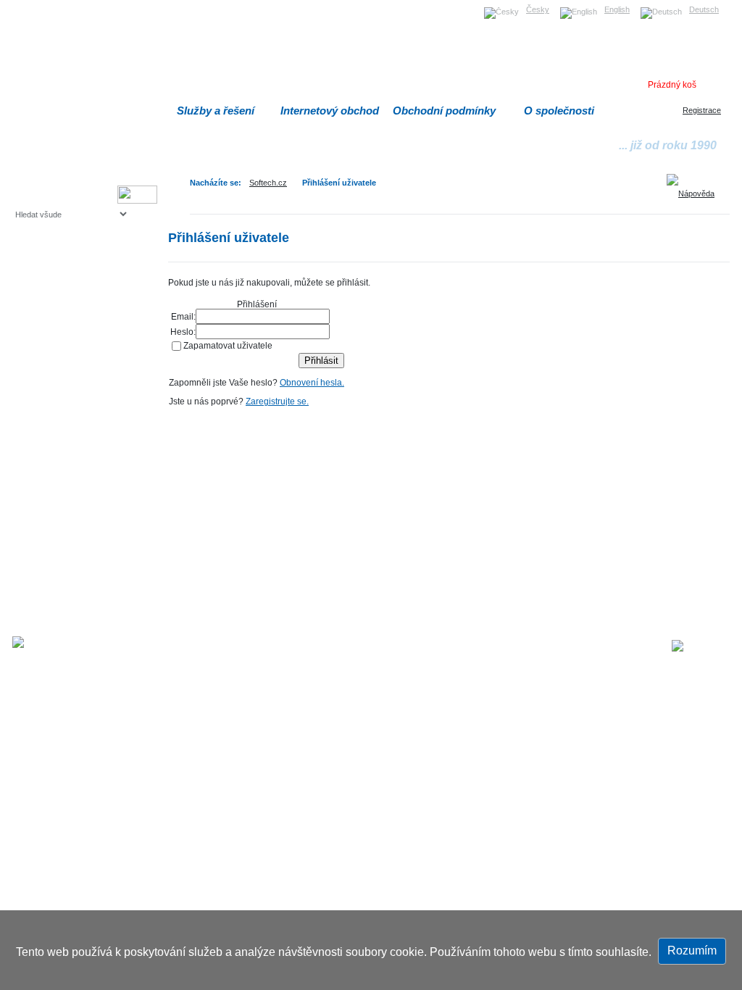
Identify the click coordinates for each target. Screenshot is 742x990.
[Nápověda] (696, 188)
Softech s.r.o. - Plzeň (230, 647)
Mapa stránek (438, 647)
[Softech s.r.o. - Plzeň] (54, 642)
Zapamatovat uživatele (227, 345)
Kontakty (577, 647)
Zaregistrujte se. (277, 401)
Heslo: (183, 331)
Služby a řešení (215, 110)
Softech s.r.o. (37, 4)
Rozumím (692, 950)
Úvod (391, 647)
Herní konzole (66, 331)
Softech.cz (268, 182)
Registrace (702, 110)
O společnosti (559, 110)
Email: (183, 316)
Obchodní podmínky (444, 110)
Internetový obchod (329, 110)
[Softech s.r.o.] (701, 646)
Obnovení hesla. (312, 382)
